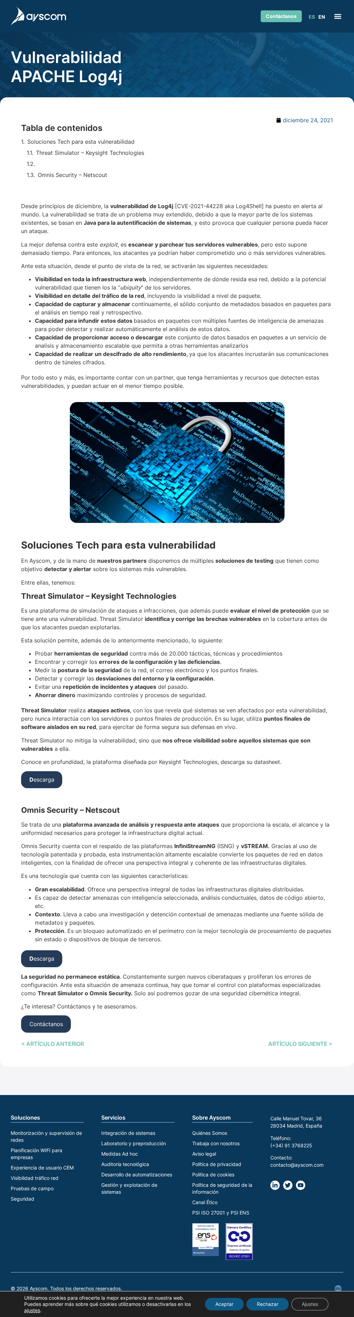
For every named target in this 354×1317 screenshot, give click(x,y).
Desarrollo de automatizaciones (136, 1174)
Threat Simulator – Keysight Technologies (90, 152)
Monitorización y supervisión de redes (46, 1136)
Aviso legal (204, 1154)
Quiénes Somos (209, 1133)
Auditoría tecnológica (125, 1164)
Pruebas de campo (32, 1188)
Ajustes (310, 1304)
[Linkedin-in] (275, 1185)
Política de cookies (213, 1174)
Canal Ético (204, 1202)
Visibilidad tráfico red (34, 1178)
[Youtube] (300, 1185)
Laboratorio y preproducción (133, 1143)
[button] (337, 16)
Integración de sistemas (128, 1133)
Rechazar (267, 1304)
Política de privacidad (216, 1164)
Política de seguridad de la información (222, 1188)
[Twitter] (287, 1185)
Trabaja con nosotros (216, 1143)
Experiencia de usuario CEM (42, 1168)
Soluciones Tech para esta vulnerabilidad (80, 141)
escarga (41, 779)
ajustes (32, 1310)
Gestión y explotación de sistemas (129, 1188)
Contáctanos (46, 1024)
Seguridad (22, 1199)
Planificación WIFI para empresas (36, 1153)
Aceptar (224, 1304)
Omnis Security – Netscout (74, 174)
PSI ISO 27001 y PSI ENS (220, 1213)
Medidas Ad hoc (119, 1154)
